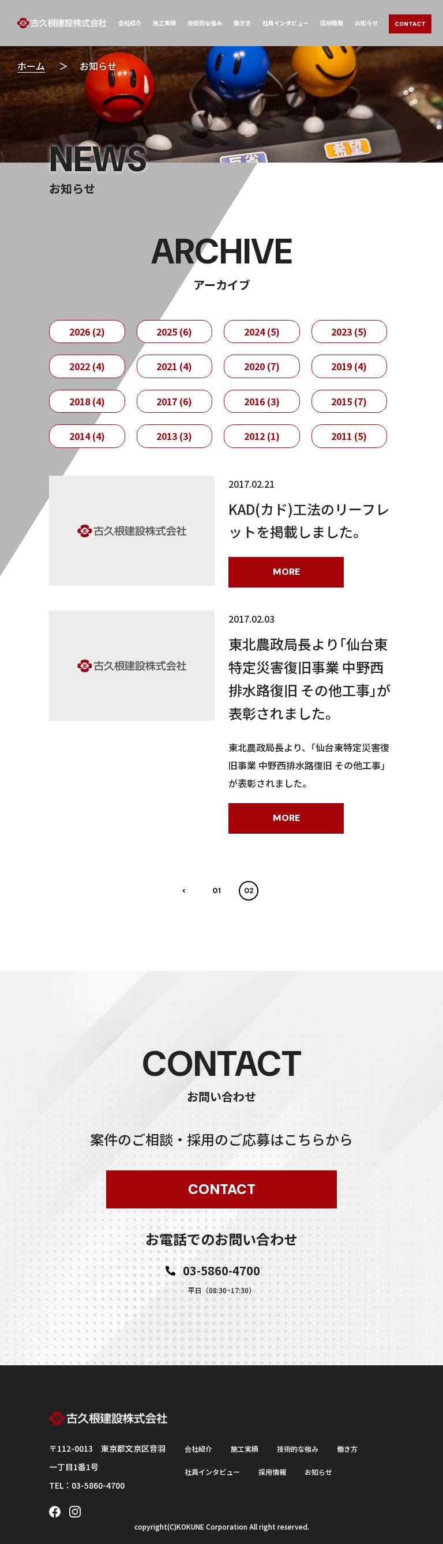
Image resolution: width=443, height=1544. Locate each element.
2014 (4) (87, 436)
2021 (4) (174, 366)
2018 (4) (87, 401)
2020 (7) (262, 366)
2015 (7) (349, 401)
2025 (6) (174, 331)
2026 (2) (87, 331)
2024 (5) (262, 331)
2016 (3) (262, 401)
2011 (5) (349, 436)
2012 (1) (262, 436)
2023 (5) (349, 331)
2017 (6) (174, 401)
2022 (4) (87, 366)
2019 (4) (349, 366)
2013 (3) (174, 436)
